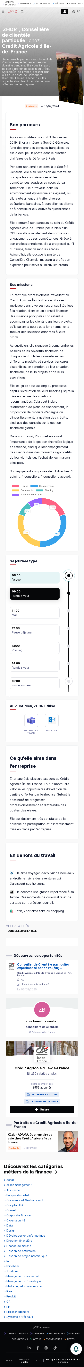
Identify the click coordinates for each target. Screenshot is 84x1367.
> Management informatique (22, 1281)
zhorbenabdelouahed (42, 1021)
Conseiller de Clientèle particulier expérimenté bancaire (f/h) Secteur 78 (43, 966)
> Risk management (16, 1311)
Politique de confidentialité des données (63, 1360)
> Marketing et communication (24, 1286)
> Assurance (12, 1190)
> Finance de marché (17, 1245)
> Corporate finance (17, 1215)
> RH (7, 1306)
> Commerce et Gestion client (23, 1200)
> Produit (10, 1296)
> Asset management (18, 1184)
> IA (6, 1261)
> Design (9, 1230)
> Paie (8, 1291)
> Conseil (10, 1210)
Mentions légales (24, 1360)
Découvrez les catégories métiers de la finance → (33, 1169)
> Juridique (11, 1271)
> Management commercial (21, 1276)
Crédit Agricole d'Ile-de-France (42, 1068)
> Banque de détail (16, 1195)
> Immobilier (11, 1266)
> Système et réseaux (18, 1316)
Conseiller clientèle (22, 931)
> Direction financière (18, 1240)
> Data (8, 1225)
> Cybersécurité (14, 1220)
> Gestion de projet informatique (25, 1256)
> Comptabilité (13, 1205)
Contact (8, 1360)
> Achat (9, 1179)
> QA (7, 1301)
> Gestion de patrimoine (20, 1251)
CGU (38, 1360)
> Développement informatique (24, 1235)
